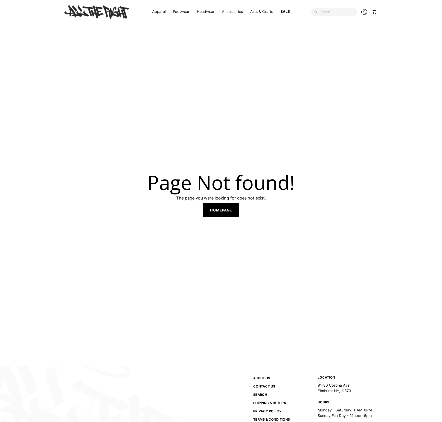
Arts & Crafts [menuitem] (261, 11)
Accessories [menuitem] (232, 11)
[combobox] (334, 12)
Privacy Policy (267, 411)
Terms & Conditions (271, 419)
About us (261, 378)
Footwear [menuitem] (181, 11)
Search (260, 394)
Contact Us (264, 386)
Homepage (221, 210)
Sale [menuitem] (285, 11)
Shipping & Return (269, 403)
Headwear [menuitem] (206, 11)
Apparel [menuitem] (159, 11)
